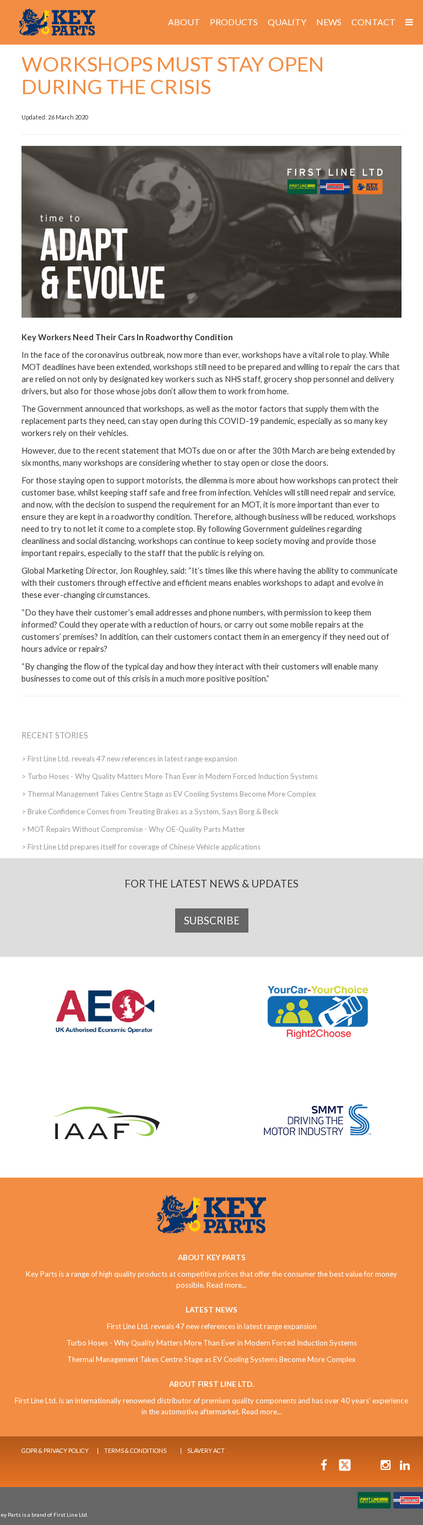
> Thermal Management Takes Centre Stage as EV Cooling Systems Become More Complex (168, 793)
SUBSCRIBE (212, 920)
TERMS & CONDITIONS (135, 1450)
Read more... (227, 1285)
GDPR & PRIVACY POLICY (55, 1450)
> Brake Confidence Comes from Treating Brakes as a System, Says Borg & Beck (150, 811)
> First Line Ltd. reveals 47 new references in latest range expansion (129, 758)
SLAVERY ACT (206, 1450)
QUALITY (287, 22)
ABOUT (184, 22)
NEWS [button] (328, 22)
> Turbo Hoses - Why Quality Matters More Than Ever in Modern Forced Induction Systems (169, 776)
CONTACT (373, 22)
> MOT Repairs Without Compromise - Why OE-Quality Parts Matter (133, 829)
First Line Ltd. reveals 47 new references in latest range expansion (212, 1326)
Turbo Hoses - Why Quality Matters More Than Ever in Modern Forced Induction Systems (212, 1342)
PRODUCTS (234, 22)
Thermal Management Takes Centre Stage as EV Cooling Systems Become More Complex (211, 1359)
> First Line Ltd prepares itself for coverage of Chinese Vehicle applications (141, 846)
